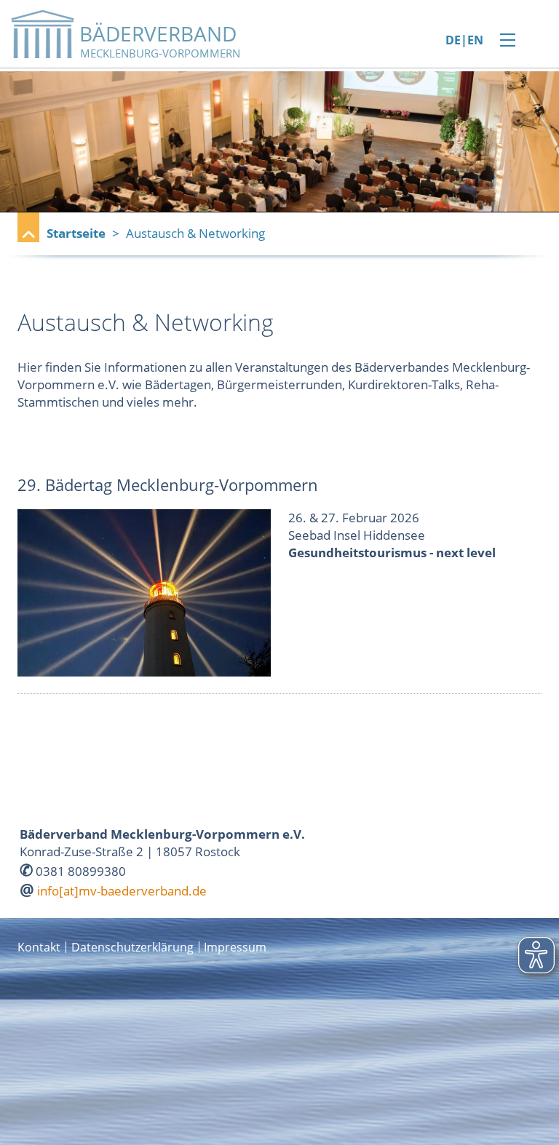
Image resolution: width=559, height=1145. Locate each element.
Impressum (235, 947)
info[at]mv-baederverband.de (122, 890)
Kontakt (38, 947)
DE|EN (464, 40)
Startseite (76, 233)
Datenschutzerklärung (132, 947)
